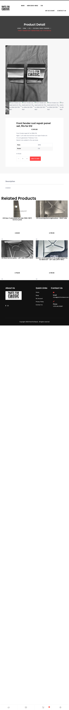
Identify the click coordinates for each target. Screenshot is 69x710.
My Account (50, 11)
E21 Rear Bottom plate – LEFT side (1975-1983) (17, 258)
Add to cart (35, 158)
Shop (37, 295)
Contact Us (61, 11)
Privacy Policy (40, 301)
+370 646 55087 (58, 306)
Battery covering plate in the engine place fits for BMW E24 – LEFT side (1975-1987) (51, 259)
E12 (30, 28)
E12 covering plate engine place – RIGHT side (51, 218)
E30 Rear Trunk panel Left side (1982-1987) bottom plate (17, 219)
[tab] (10, 182)
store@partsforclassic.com (61, 297)
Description (10, 181)
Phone (55, 304)
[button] (2, 239)
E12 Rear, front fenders (41, 28)
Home (19, 28)
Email (55, 295)
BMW (22, 6)
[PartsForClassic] (6, 8)
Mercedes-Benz (32, 6)
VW (42, 6)
